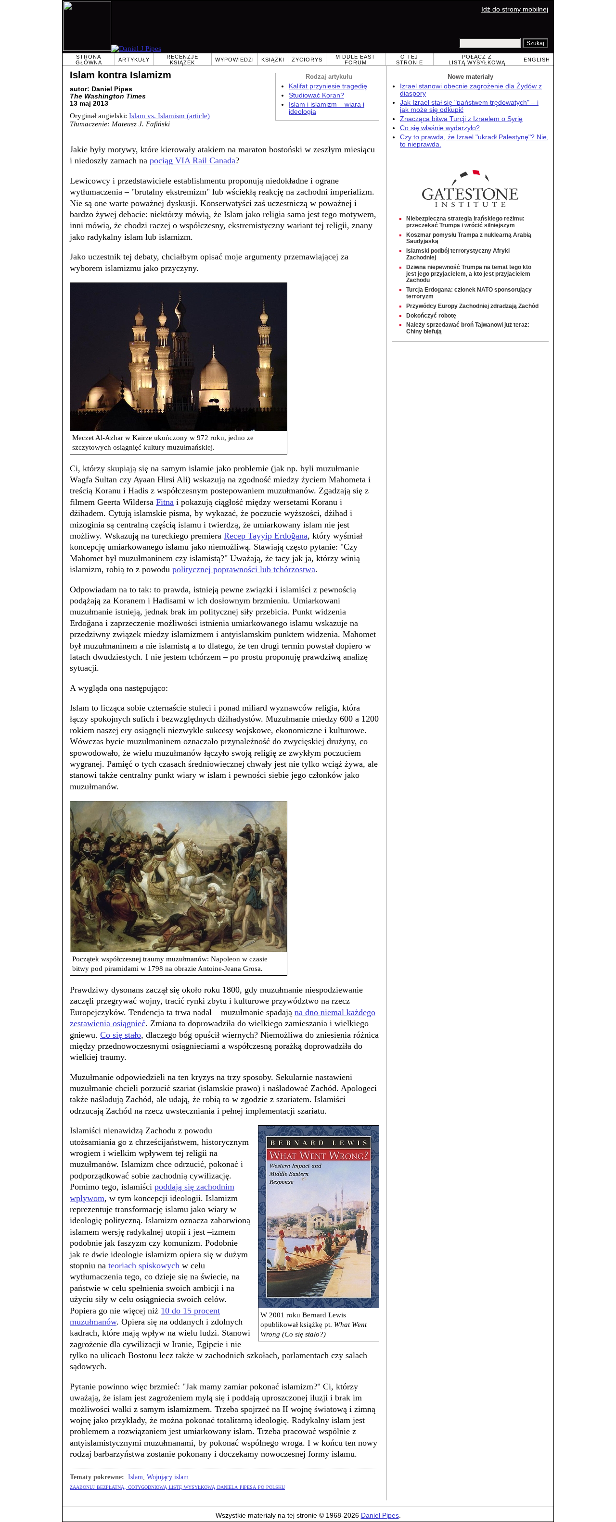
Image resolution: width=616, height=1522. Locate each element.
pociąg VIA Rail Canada (192, 160)
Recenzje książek (182, 59)
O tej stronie (409, 59)
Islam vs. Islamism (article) (169, 116)
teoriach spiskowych (144, 1265)
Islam (135, 1477)
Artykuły (134, 59)
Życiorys (307, 59)
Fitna (165, 502)
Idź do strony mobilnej (514, 9)
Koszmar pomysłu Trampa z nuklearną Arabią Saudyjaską (468, 238)
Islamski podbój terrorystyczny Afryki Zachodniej (458, 254)
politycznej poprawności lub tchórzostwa (243, 569)
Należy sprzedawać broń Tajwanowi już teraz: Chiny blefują (467, 328)
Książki (272, 59)
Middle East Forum (355, 59)
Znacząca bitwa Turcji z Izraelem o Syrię (461, 119)
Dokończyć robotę (431, 315)
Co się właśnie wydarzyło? (440, 128)
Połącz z (477, 59)
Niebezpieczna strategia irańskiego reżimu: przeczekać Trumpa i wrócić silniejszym (465, 222)
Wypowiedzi (234, 59)
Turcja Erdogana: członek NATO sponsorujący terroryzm (469, 293)
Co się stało (120, 1035)
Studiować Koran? (316, 95)
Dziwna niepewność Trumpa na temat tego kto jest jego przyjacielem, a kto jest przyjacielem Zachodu (468, 274)
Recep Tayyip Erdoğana (266, 535)
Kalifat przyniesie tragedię (328, 86)
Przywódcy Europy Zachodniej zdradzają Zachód (472, 306)
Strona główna (89, 59)
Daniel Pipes (380, 1515)
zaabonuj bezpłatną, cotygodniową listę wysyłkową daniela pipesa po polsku (177, 1486)
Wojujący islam (168, 1477)
